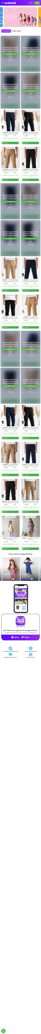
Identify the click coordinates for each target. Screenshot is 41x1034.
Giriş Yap (10, 60)
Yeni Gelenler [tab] (6, 31)
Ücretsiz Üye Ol (10, 54)
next (37, 18)
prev (3, 18)
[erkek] (21, 17)
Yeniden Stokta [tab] (16, 31)
